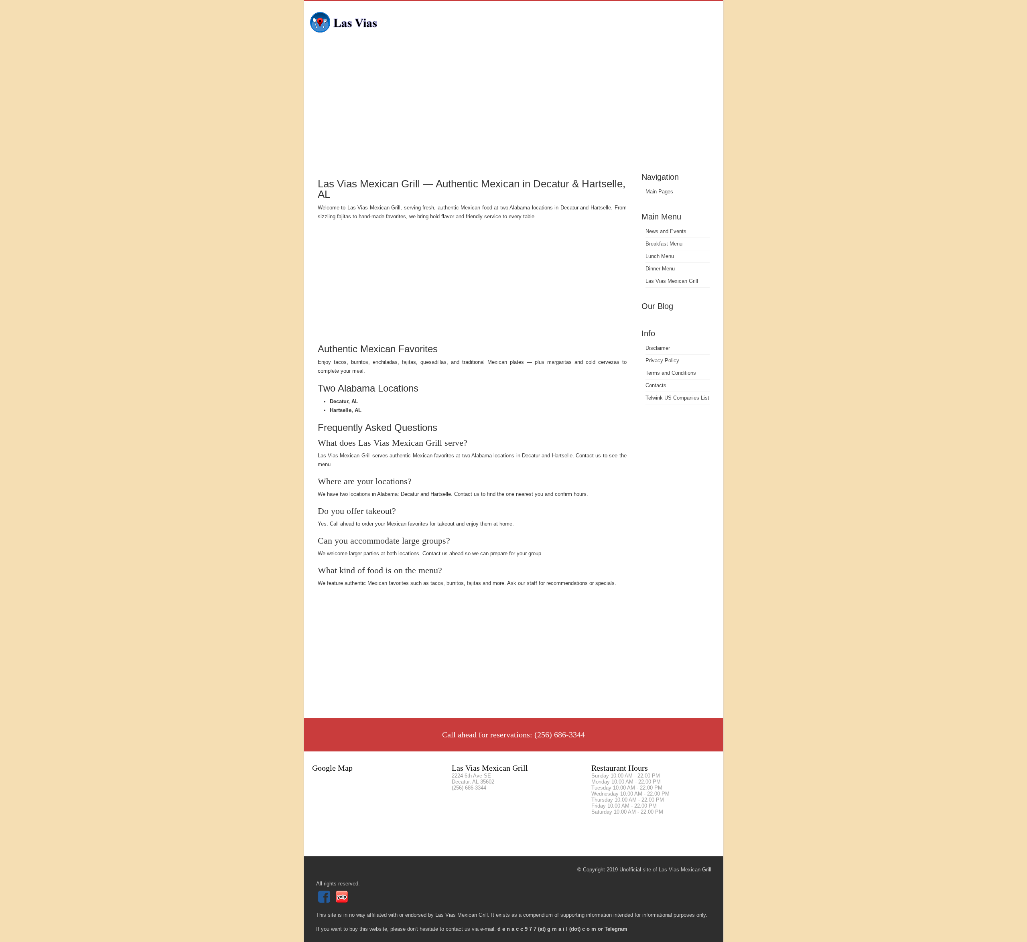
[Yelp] (343, 901)
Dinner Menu (660, 269)
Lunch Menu (659, 256)
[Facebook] (325, 901)
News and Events (665, 231)
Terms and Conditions (670, 373)
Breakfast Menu (663, 244)
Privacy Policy (662, 360)
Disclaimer (657, 348)
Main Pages (659, 192)
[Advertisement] (513, 110)
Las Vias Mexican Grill (671, 281)
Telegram (616, 929)
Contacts (655, 385)
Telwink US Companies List (677, 398)
